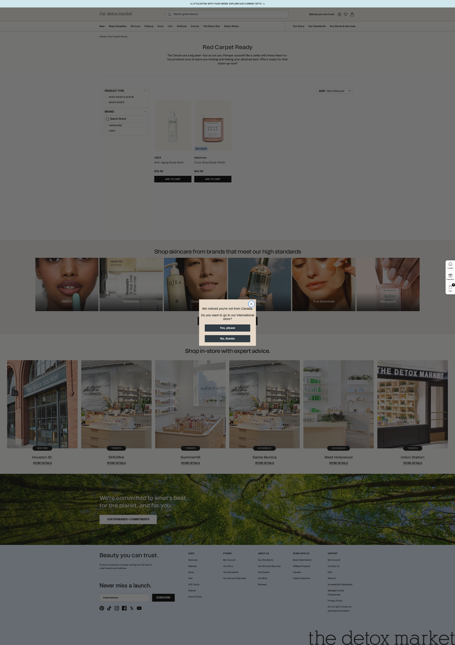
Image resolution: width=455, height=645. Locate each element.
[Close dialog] (251, 304)
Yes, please (227, 327)
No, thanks (227, 338)
